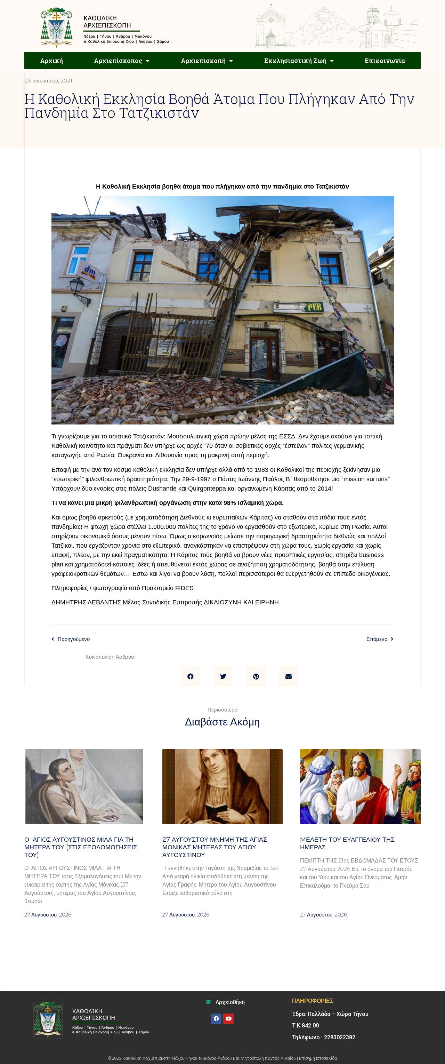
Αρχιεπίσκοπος (118, 60)
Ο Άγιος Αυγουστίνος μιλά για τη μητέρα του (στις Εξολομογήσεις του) (80, 847)
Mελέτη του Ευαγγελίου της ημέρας (347, 843)
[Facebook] (216, 1019)
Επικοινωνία (385, 60)
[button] (190, 676)
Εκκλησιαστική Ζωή (295, 60)
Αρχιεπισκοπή (203, 60)
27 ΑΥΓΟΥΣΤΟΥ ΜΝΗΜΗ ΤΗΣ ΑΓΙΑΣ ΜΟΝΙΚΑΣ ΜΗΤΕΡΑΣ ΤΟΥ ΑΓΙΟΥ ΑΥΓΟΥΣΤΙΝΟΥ (214, 847)
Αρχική (51, 60)
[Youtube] (228, 1019)
